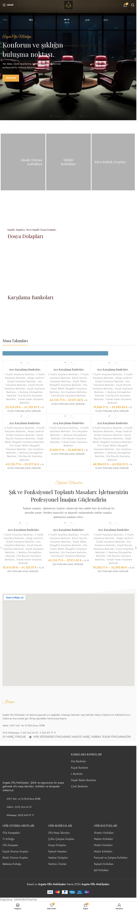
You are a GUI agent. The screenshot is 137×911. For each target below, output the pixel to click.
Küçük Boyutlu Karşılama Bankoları (24, 386)
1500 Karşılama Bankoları (24, 369)
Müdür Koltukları (103, 851)
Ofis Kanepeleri (11, 833)
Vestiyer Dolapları (58, 858)
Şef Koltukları (101, 870)
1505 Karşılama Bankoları (112, 423)
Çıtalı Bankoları (79, 786)
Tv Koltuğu (8, 839)
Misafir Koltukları (103, 845)
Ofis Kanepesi (10, 845)
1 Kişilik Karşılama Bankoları (19, 374)
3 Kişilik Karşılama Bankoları (69, 376)
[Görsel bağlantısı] (15, 765)
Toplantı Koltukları (104, 864)
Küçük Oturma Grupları (15, 851)
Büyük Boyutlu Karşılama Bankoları (68, 379)
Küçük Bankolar (79, 768)
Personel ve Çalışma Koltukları (111, 858)
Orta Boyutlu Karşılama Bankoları (68, 395)
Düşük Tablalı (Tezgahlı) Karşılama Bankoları (68, 383)
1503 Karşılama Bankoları (24, 423)
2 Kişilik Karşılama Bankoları (25, 376)
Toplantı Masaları (57, 851)
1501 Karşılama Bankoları (68, 369)
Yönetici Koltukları (104, 833)
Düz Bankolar (78, 761)
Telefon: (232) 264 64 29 (19, 807)
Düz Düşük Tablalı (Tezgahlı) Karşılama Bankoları (69, 388)
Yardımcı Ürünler (57, 864)
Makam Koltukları (103, 839)
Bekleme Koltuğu (12, 864)
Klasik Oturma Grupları (15, 858)
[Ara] (132, 5)
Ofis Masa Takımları (59, 833)
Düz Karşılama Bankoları (24, 383)
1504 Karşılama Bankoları (68, 423)
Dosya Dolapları (57, 845)
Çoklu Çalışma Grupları (61, 839)
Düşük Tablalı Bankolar (83, 780)
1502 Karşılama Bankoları (112, 369)
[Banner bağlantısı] (23, 162)
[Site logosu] (68, 5)
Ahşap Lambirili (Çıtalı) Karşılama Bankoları (25, 379)
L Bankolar (77, 774)
